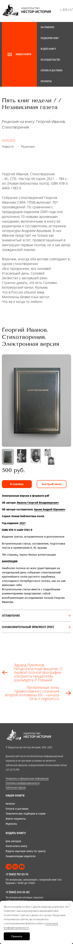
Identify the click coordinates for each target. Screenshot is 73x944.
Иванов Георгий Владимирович (38, 502)
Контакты (46, 81)
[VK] (15, 867)
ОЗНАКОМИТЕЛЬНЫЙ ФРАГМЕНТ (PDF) (28, 627)
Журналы (11, 823)
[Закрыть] (69, 904)
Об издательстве (50, 59)
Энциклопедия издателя (21, 856)
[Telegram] (9, 867)
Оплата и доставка (51, 70)
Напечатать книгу (16, 846)
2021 (22, 523)
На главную (47, 27)
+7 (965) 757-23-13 (17, 874)
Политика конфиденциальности (22, 783)
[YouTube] (22, 867)
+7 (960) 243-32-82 (18, 892)
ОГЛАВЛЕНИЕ (11, 615)
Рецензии (28, 146)
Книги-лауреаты (16, 818)
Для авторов (13, 841)
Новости (8, 146)
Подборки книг (50, 38)
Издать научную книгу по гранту (26, 851)
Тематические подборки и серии (25, 813)
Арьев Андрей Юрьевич (49, 509)
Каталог (10, 803)
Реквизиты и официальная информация (27, 778)
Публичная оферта (16, 787)
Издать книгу (48, 48)
